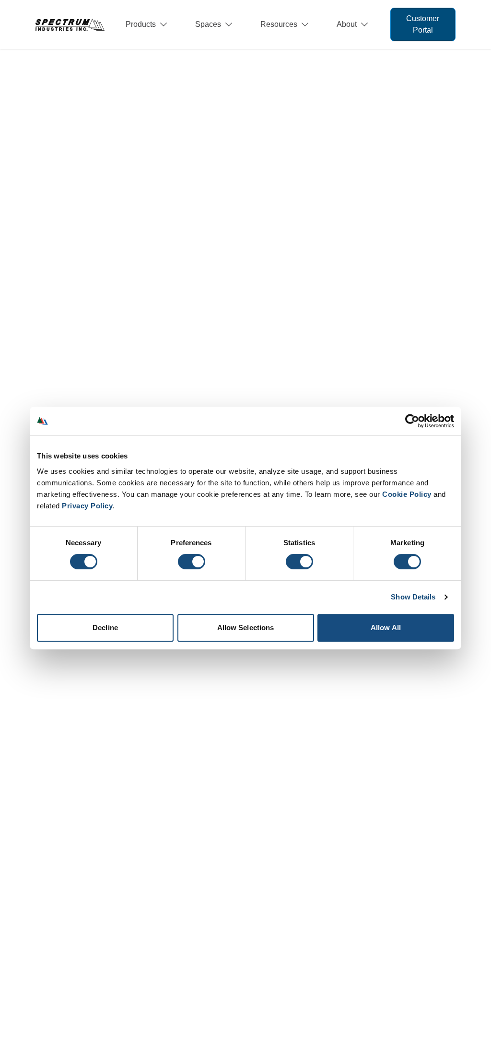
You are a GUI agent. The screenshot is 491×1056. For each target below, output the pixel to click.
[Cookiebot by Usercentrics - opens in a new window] (412, 421)
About (347, 24)
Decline (105, 627)
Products (141, 24)
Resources (278, 24)
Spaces (208, 24)
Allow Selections (245, 627)
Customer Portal (422, 24)
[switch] (191, 561)
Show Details (413, 597)
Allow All (386, 627)
